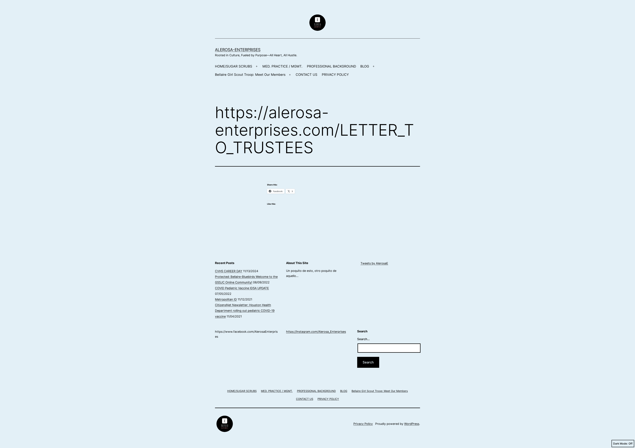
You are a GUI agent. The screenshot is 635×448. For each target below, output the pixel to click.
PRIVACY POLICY (335, 75)
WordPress (411, 424)
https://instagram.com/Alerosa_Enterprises (316, 331)
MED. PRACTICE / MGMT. (282, 66)
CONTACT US (306, 75)
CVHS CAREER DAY (228, 271)
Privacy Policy (363, 424)
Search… (363, 339)
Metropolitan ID (226, 299)
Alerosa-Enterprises (237, 49)
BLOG (364, 66)
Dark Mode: (620, 443)
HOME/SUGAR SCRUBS (233, 66)
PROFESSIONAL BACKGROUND (331, 66)
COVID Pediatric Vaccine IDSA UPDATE (242, 288)
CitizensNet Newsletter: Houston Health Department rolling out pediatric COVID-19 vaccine (245, 310)
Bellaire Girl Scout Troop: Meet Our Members (250, 75)
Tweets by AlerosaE (374, 263)
